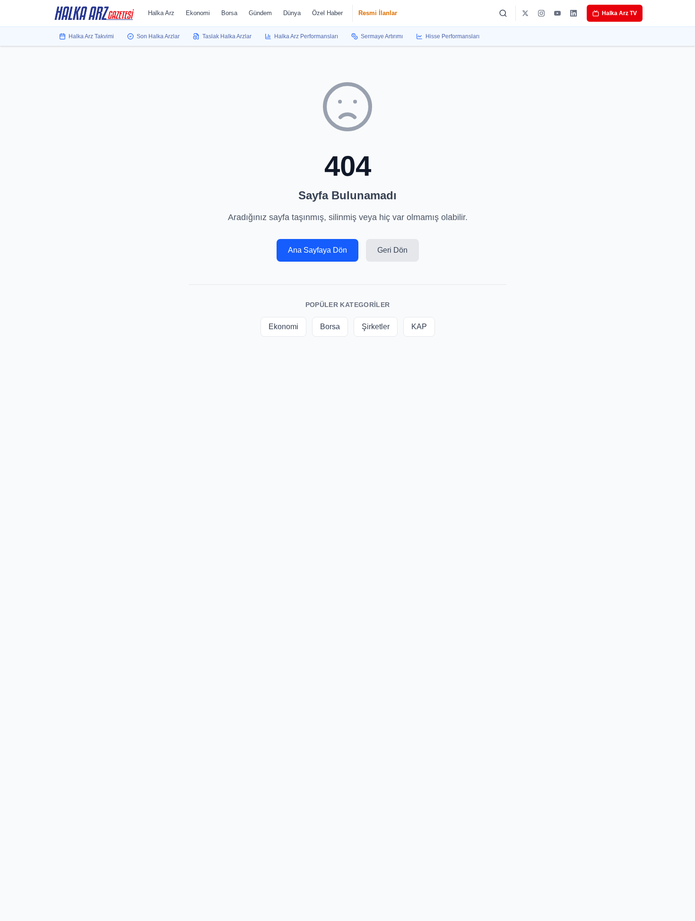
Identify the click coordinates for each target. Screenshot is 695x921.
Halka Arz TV (619, 13)
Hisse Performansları (452, 36)
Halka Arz (161, 13)
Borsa (229, 13)
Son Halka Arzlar (158, 36)
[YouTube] (557, 13)
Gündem (260, 13)
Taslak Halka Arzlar (227, 36)
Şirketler (376, 327)
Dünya (292, 13)
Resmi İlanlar (377, 13)
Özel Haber (327, 13)
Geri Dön (392, 250)
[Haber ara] (503, 13)
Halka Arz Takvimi (91, 36)
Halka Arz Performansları (306, 36)
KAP (419, 327)
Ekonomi (198, 13)
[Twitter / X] (525, 13)
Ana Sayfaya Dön (317, 250)
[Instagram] (541, 13)
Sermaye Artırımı (382, 36)
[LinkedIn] (573, 13)
